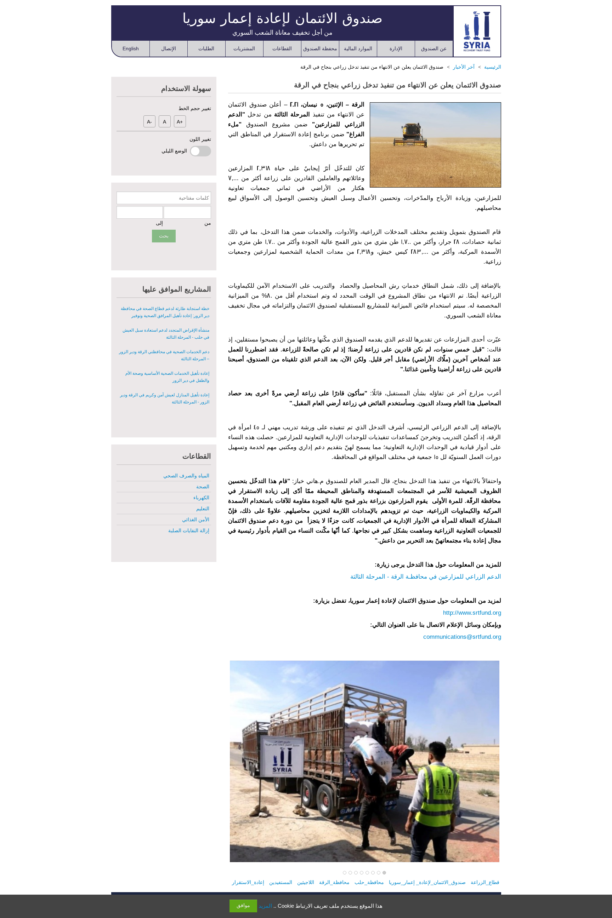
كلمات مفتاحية (194, 198)
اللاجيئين (305, 882)
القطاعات (282, 48)
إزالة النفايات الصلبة (188, 530)
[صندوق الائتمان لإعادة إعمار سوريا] (476, 31)
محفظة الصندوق (320, 48)
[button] (384, 873)
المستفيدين (280, 882)
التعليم (202, 508)
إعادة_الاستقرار (248, 882)
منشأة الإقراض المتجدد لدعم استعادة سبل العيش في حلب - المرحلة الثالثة (166, 334)
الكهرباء (201, 497)
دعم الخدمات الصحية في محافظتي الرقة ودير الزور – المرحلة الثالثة (164, 355)
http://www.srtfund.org (472, 612)
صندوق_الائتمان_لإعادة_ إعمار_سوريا (427, 882)
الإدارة (396, 48)
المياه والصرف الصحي (186, 475)
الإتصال (168, 48)
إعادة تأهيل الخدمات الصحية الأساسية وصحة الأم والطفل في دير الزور (167, 377)
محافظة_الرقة (334, 882)
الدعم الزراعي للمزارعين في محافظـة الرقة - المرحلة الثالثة (425, 576)
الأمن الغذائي (195, 519)
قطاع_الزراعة (485, 882)
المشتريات (244, 48)
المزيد (265, 906)
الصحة (202, 486)
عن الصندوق (434, 48)
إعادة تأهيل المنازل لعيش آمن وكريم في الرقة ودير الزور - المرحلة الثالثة (164, 398)
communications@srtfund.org (462, 636)
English (131, 48)
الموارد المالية (358, 48)
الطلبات (206, 48)
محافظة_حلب (369, 882)
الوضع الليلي (176, 151)
